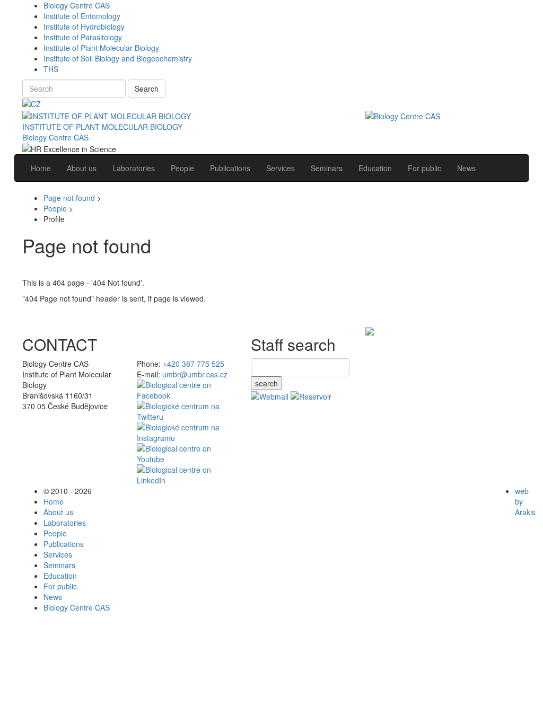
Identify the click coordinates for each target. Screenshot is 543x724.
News (52, 596)
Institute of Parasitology (82, 37)
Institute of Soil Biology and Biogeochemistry (117, 58)
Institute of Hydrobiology (84, 26)
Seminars (59, 565)
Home (53, 501)
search (266, 383)
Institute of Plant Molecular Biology (101, 47)
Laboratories (64, 522)
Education (60, 575)
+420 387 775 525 (193, 363)
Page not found (69, 197)
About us (58, 512)
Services (57, 554)
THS (50, 69)
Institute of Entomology (81, 16)
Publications (63, 543)
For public (60, 586)
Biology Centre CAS (76, 5)
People (55, 208)
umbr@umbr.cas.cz (194, 374)
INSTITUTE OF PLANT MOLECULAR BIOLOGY (102, 126)
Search (147, 88)
